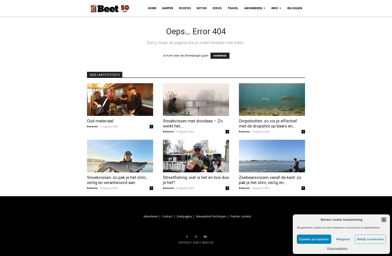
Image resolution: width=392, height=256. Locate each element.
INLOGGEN (294, 8)
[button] (384, 220)
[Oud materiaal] (120, 99)
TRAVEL (232, 8)
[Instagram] (196, 236)
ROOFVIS (185, 8)
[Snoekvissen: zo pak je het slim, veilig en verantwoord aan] (120, 156)
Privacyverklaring (337, 248)
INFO (274, 8)
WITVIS (202, 8)
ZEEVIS (217, 8)
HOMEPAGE (220, 55)
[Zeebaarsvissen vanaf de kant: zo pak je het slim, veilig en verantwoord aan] (272, 156)
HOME (152, 8)
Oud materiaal (100, 121)
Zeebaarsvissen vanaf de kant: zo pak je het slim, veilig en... (270, 180)
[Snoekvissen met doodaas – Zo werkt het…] (196, 99)
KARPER (167, 8)
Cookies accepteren (314, 239)
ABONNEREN (253, 8)
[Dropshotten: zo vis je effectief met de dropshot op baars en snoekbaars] (272, 99)
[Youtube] (205, 236)
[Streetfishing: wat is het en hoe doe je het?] (196, 156)
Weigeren (343, 239)
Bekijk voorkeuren (370, 239)
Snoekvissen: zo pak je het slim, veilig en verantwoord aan (116, 180)
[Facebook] (186, 236)
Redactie (92, 126)
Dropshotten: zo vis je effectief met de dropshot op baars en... (268, 124)
